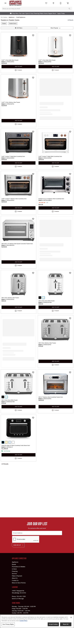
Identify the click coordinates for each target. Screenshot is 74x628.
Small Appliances (20, 17)
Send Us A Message (18, 598)
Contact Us (15, 580)
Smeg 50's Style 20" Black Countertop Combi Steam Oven (16, 445)
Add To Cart (18, 66)
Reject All (65, 624)
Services (14, 573)
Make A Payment (17, 576)
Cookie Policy (23, 620)
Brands (14, 564)
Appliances (12, 17)
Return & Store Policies (19, 583)
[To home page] (15, 3)
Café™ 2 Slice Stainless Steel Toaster (11, 102)
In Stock (14, 569)
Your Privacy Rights (8, 624)
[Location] (53, 3)
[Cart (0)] (68, 3)
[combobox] (55, 27)
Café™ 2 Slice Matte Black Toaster (10, 60)
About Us (15, 578)
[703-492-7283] (60, 3)
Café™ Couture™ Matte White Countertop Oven (50, 156)
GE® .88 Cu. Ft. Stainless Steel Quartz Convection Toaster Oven (17, 243)
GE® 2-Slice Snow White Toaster (47, 300)
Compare (19, 70)
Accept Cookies (53, 624)
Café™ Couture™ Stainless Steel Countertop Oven (14, 198)
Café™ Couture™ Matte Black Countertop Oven (13, 156)
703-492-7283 (21, 596)
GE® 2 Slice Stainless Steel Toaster (10, 297)
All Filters (19, 28)
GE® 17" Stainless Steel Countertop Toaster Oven (51, 397)
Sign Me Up (17, 545)
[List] (46, 3)
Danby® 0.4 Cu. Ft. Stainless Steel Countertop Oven (51, 198)
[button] (5, 3)
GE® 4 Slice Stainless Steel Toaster (47, 343)
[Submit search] (69, 8)
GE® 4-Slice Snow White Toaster (10, 400)
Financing (15, 571)
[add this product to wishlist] (33, 35)
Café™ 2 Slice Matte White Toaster (47, 60)
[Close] (71, 617)
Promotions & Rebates (18, 566)
